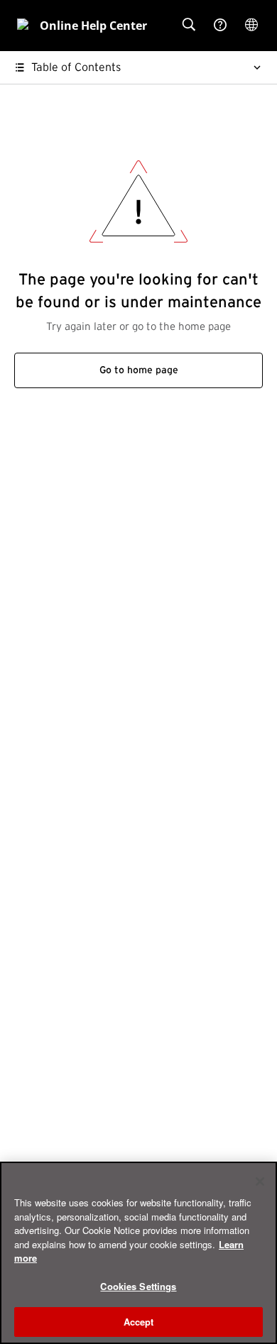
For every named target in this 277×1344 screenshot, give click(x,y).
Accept (139, 1321)
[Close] (260, 1181)
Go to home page (138, 370)
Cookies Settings (138, 1286)
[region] (138, 1253)
